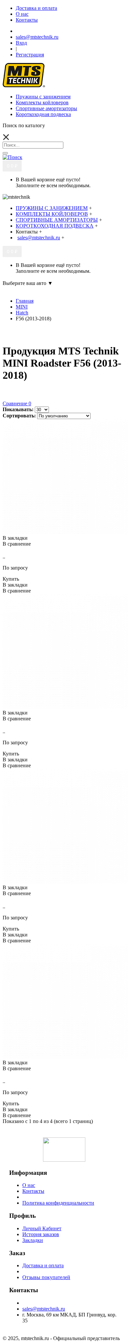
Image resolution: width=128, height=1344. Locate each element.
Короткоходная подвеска (43, 114)
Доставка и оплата (43, 1265)
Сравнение (17, 403)
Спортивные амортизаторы (46, 108)
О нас (28, 1185)
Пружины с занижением (43, 96)
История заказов (40, 1234)
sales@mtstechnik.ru (43, 1309)
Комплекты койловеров (42, 102)
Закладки (32, 1240)
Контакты (33, 1191)
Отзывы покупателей (46, 1277)
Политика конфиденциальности (58, 1203)
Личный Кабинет (41, 1228)
